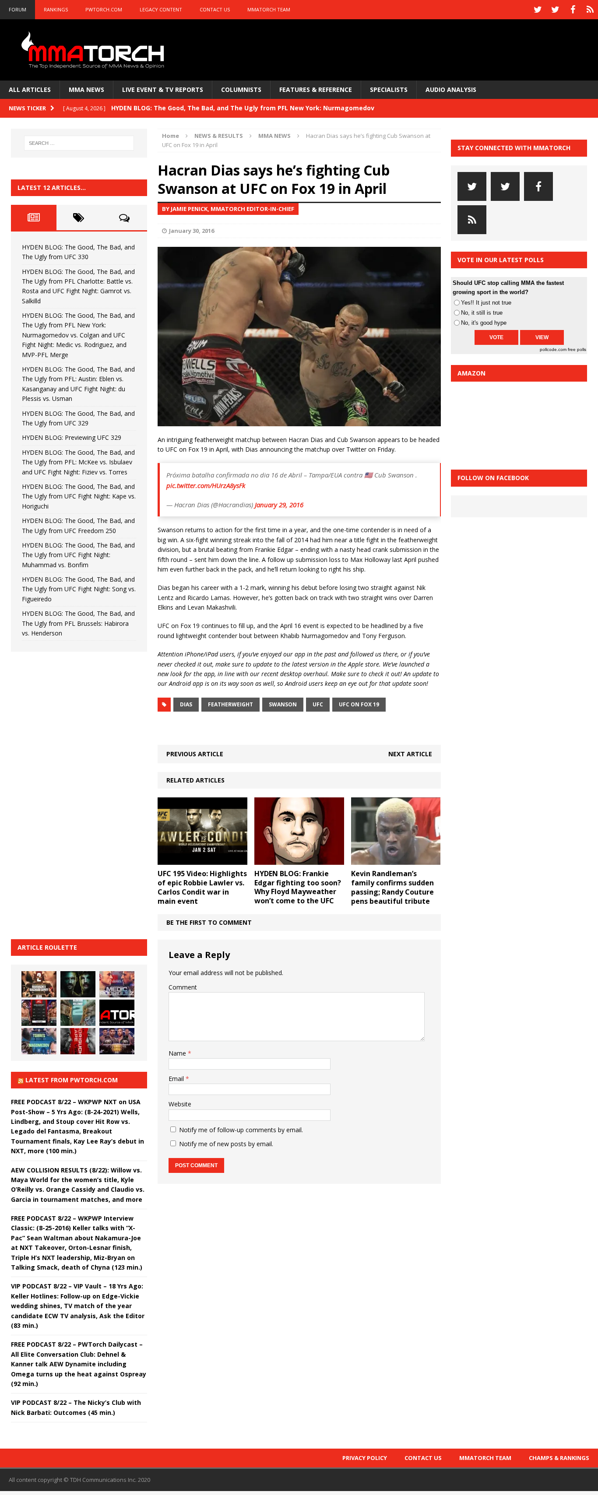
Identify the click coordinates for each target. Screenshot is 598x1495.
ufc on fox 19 (359, 704)
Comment (183, 987)
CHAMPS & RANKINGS (559, 1458)
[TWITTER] (537, 9)
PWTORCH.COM (103, 9)
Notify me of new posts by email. (226, 1144)
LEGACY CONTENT (161, 9)
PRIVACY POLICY (364, 1458)
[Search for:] (79, 143)
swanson (283, 704)
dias (186, 704)
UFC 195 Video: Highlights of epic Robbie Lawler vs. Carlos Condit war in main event (202, 887)
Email (177, 1078)
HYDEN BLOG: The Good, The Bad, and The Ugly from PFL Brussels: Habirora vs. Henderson (78, 623)
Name (178, 1053)
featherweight (230, 704)
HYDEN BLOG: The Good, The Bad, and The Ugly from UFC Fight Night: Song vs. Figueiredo (79, 589)
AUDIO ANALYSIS (451, 89)
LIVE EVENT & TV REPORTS (162, 89)
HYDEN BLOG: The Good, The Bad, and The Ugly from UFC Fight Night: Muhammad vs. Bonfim (78, 555)
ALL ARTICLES (30, 89)
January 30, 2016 (191, 231)
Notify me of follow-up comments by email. (241, 1130)
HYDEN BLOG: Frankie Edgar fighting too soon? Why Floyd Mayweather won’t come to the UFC (297, 887)
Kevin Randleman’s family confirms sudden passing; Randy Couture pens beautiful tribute (392, 887)
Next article (410, 754)
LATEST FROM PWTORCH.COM (71, 1080)
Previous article (194, 754)
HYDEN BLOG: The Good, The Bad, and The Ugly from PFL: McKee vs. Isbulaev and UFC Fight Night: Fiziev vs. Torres (78, 462)
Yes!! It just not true (486, 302)
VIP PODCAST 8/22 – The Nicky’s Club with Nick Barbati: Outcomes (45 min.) (76, 1407)
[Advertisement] (76, 794)
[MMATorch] (94, 50)
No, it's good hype (484, 322)
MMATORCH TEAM (268, 9)
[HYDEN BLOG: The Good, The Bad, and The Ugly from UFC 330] (38, 984)
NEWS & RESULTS (218, 136)
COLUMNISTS (241, 89)
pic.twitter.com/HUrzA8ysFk (205, 485)
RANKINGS (56, 9)
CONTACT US (215, 9)
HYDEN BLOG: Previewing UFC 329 (71, 437)
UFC (318, 704)
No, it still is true (482, 312)
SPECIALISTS (389, 89)
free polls (577, 349)
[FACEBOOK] (572, 9)
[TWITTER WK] (555, 9)
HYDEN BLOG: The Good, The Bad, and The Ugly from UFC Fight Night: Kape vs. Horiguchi (79, 496)
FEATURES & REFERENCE (315, 89)
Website (180, 1104)
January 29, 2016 (279, 504)
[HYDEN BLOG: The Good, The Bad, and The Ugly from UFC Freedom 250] (116, 1041)
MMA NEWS (86, 89)
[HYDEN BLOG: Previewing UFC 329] (116, 1013)
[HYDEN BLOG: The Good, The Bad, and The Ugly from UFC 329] (77, 1013)
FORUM (17, 9)
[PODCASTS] (590, 9)
